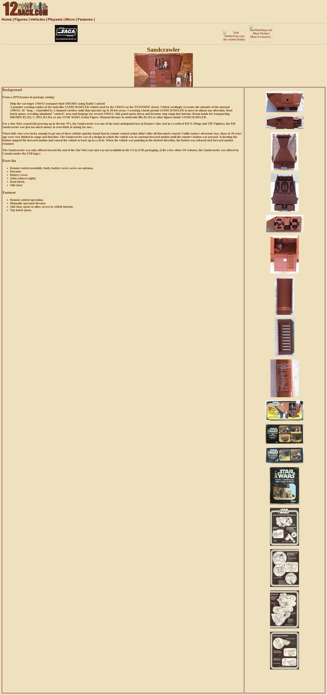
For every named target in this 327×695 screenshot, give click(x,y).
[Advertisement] (150, 33)
